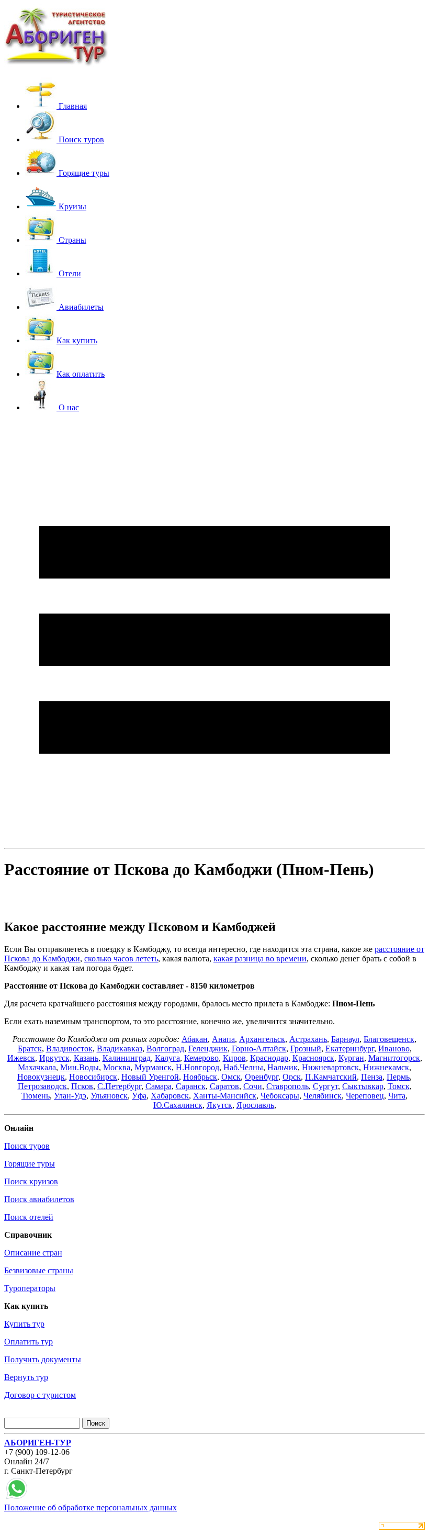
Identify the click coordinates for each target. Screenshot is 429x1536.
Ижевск (21, 1057)
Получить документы (42, 1359)
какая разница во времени (260, 958)
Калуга (167, 1057)
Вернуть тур (26, 1377)
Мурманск (153, 1067)
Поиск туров (27, 1145)
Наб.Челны (243, 1067)
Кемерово (201, 1057)
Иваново (394, 1048)
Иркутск (54, 1057)
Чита (396, 1095)
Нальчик (282, 1067)
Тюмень (35, 1095)
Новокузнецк (41, 1076)
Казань (86, 1057)
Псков (82, 1086)
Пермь (398, 1076)
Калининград (127, 1057)
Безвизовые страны (38, 1270)
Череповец (365, 1095)
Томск (399, 1086)
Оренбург (261, 1076)
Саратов (224, 1086)
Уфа (139, 1095)
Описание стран (33, 1252)
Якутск (219, 1105)
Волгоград (165, 1048)
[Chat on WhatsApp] (16, 1498)
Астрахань (308, 1039)
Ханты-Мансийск (224, 1095)
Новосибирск (93, 1076)
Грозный (305, 1048)
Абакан (195, 1039)
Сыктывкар (362, 1086)
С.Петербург (119, 1086)
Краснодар (269, 1057)
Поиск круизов (31, 1181)
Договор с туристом (40, 1395)
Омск (231, 1076)
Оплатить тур (28, 1341)
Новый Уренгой (150, 1076)
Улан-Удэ (70, 1095)
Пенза (371, 1076)
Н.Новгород (197, 1067)
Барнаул (345, 1039)
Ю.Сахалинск (177, 1105)
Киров (234, 1057)
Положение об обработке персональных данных (90, 1507)
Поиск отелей (28, 1217)
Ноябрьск (200, 1076)
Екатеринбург (349, 1048)
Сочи (252, 1086)
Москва (116, 1067)
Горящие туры (29, 1163)
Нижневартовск (330, 1067)
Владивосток (69, 1048)
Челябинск (322, 1095)
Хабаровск (170, 1095)
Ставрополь (287, 1086)
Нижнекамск (386, 1067)
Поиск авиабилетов (39, 1199)
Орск (292, 1076)
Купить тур (24, 1323)
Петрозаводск (42, 1086)
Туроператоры (29, 1288)
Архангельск (262, 1039)
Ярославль (255, 1105)
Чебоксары (280, 1095)
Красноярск (313, 1057)
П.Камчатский (331, 1076)
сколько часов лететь (121, 958)
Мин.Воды (79, 1067)
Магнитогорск (394, 1057)
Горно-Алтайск (259, 1048)
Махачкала (37, 1067)
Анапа (223, 1039)
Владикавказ (119, 1048)
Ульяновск (109, 1095)
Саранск (191, 1086)
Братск (30, 1048)
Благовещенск (389, 1039)
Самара (158, 1086)
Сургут (325, 1086)
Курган (351, 1057)
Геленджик (208, 1048)
